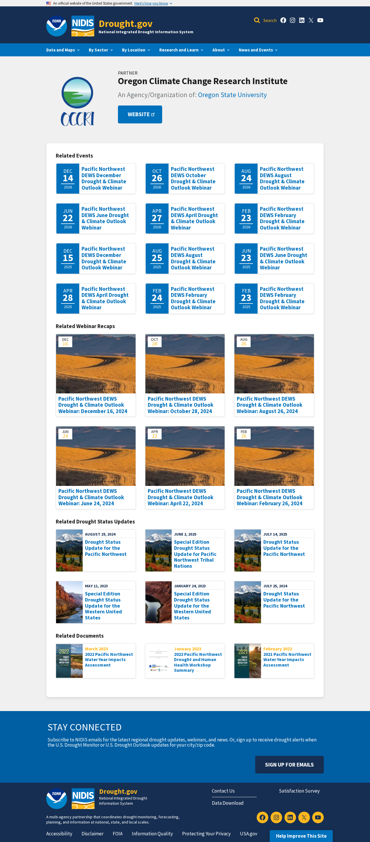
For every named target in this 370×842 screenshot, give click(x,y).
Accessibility (59, 833)
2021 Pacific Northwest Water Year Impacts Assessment (287, 659)
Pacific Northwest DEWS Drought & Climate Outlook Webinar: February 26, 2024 (269, 497)
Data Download (228, 803)
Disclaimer (92, 833)
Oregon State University (232, 94)
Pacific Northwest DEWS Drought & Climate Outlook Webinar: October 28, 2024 (180, 404)
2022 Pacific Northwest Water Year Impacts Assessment (109, 659)
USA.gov (248, 833)
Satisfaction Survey (299, 791)
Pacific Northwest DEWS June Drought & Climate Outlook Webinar (105, 218)
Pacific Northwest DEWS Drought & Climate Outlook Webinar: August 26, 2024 (269, 404)
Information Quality (152, 833)
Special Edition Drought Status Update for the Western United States (103, 605)
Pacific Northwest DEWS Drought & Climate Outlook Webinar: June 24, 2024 (91, 497)
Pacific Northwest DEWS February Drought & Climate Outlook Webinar (282, 218)
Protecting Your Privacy (206, 833)
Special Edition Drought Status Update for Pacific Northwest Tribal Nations (195, 553)
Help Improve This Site (301, 836)
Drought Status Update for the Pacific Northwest (106, 547)
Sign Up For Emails (289, 764)
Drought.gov (126, 23)
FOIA (118, 833)
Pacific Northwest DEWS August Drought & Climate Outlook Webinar (282, 178)
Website (139, 114)
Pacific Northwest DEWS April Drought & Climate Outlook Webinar (194, 218)
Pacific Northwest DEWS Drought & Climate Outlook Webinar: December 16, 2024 (92, 404)
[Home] (82, 26)
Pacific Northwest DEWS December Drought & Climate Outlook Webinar (104, 178)
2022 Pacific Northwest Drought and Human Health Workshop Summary (198, 662)
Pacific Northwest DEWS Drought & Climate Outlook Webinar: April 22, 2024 (180, 497)
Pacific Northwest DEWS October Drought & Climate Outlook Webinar (193, 178)
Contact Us (223, 791)
